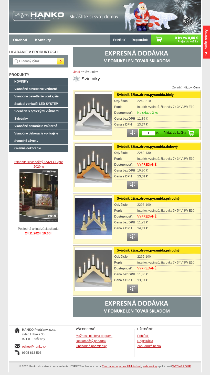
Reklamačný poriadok (91, 341)
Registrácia (140, 40)
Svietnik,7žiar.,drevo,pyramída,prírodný (148, 250)
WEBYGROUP (181, 366)
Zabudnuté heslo (149, 346)
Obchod (20, 40)
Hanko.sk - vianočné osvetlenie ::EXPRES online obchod (37, 15)
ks (157, 133)
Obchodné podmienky (91, 346)
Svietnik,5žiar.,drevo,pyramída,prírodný (148, 198)
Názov (188, 87)
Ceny (196, 87)
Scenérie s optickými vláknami (36, 111)
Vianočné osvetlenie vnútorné (36, 89)
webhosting (150, 366)
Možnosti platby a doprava (94, 336)
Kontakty (43, 40)
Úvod (76, 72)
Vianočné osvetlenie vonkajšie (36, 96)
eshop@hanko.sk (34, 346)
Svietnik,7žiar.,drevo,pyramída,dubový (147, 147)
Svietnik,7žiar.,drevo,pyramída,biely (145, 95)
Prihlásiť (119, 40)
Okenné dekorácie (27, 148)
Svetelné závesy (26, 141)
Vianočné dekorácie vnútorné (35, 126)
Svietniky (21, 118)
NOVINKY (21, 81)
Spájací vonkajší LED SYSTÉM (36, 104)
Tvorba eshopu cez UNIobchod (121, 366)
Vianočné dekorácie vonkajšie (36, 133)
